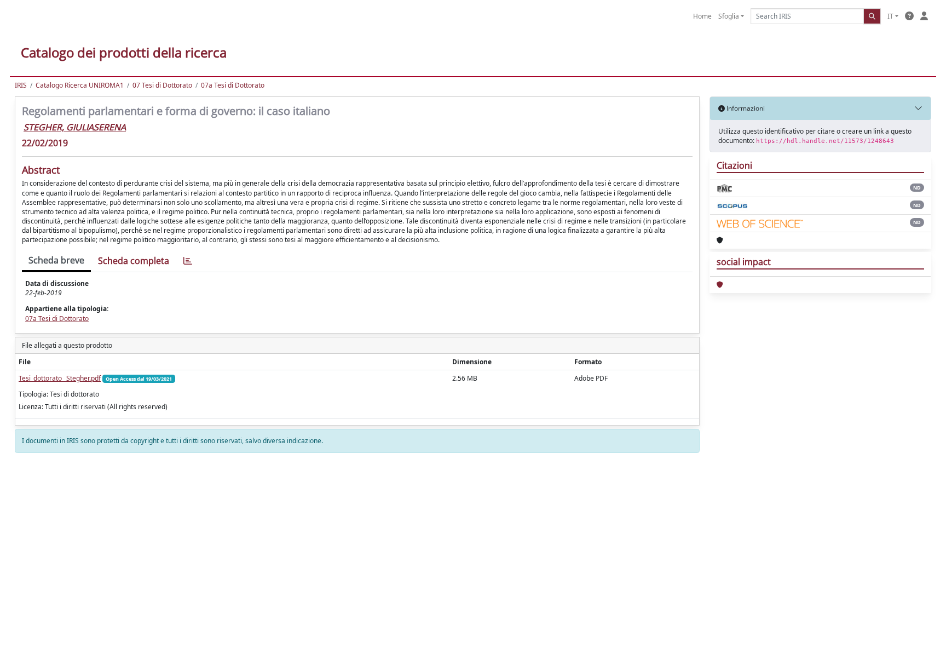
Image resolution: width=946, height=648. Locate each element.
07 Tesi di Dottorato (162, 85)
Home (702, 16)
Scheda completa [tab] (133, 261)
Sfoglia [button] (728, 16)
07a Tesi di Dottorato (232, 85)
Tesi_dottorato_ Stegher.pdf (60, 378)
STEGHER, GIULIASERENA (75, 127)
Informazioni (745, 108)
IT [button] (890, 16)
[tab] (187, 261)
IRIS (21, 85)
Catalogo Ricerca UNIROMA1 (80, 85)
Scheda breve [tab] (56, 260)
